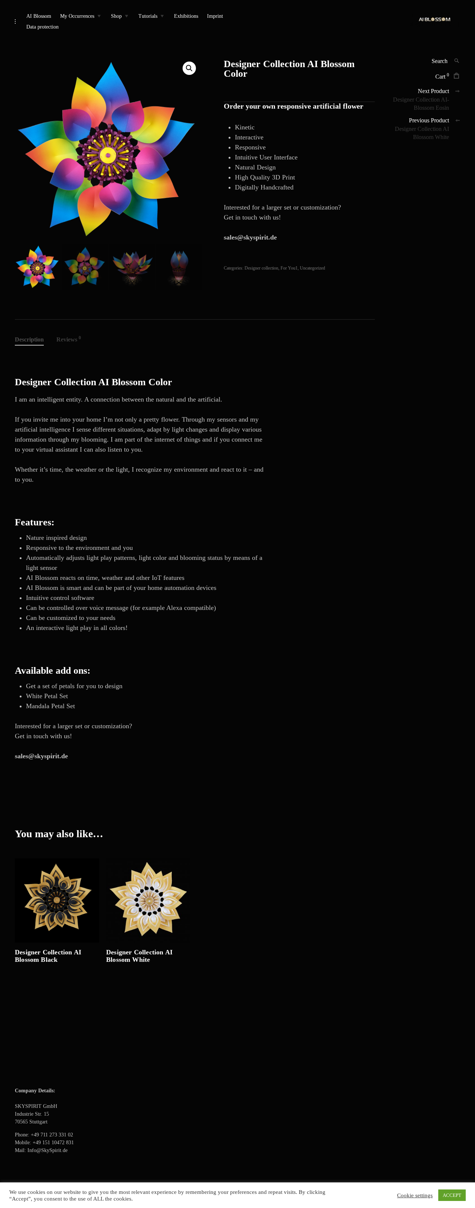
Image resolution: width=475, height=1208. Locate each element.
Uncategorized (312, 268)
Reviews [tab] (68, 339)
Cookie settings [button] (415, 1195)
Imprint (215, 16)
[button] (189, 68)
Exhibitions (186, 16)
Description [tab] (29, 339)
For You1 (289, 268)
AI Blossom (38, 16)
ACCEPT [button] (452, 1195)
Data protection (42, 27)
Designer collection (261, 268)
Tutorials (147, 16)
